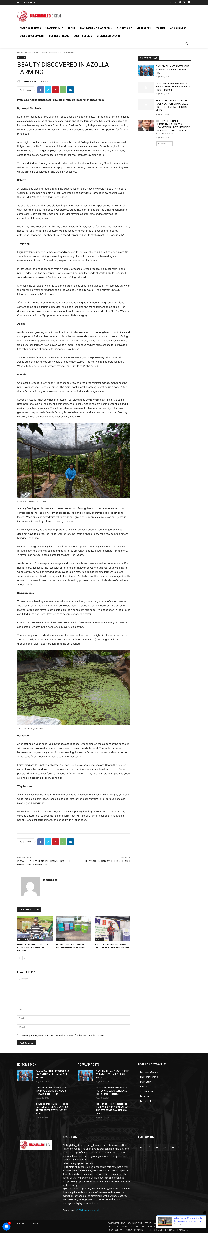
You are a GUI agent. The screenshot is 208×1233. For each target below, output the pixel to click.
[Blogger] (141, 1147)
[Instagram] (175, 2)
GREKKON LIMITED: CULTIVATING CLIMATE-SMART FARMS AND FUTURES (32, 947)
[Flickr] (157, 1147)
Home (20, 52)
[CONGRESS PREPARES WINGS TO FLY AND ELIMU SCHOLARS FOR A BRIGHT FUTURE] (146, 87)
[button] (187, 44)
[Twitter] (180, 2)
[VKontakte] (173, 1147)
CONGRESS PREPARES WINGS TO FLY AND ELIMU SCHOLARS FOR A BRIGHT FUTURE (173, 86)
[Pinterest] (55, 89)
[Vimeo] (184, 2)
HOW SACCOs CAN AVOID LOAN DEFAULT (107, 861)
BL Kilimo (29, 52)
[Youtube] (189, 2)
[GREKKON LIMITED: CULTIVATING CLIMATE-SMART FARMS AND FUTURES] (35, 928)
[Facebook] (171, 2)
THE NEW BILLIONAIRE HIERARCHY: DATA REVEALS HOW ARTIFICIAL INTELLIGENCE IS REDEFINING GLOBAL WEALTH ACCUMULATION (173, 127)
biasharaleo (30, 81)
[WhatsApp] (63, 89)
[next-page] (24, 958)
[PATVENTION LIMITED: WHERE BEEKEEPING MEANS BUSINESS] (74, 928)
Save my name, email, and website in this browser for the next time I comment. (63, 1035)
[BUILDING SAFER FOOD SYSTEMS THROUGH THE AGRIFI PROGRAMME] (112, 928)
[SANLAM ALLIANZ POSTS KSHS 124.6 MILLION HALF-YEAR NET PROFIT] (146, 70)
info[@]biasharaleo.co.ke (88, 1210)
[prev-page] (19, 958)
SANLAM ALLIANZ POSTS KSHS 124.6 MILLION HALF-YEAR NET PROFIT (172, 69)
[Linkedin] (70, 89)
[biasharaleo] (19, 81)
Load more (163, 143)
